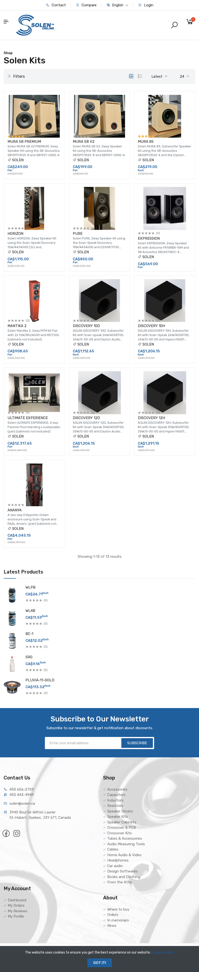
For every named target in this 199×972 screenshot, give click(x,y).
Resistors (115, 805)
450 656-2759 (21, 789)
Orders (112, 915)
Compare (89, 5)
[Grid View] (131, 76)
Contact (58, 5)
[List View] (140, 76)
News (111, 925)
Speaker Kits (117, 816)
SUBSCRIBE (137, 743)
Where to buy (118, 909)
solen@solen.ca (22, 803)
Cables (112, 849)
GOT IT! (99, 963)
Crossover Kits (119, 833)
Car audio (115, 866)
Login (148, 5)
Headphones (118, 860)
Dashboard (17, 900)
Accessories (117, 789)
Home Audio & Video (124, 855)
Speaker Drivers (120, 811)
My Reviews (17, 911)
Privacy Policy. (162, 952)
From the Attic (119, 882)
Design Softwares (122, 871)
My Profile (16, 916)
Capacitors (116, 795)
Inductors (115, 800)
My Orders (16, 905)
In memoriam (118, 920)
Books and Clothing (123, 877)
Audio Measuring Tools (126, 844)
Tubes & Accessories (124, 838)
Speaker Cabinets (121, 822)
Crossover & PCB (121, 827)
